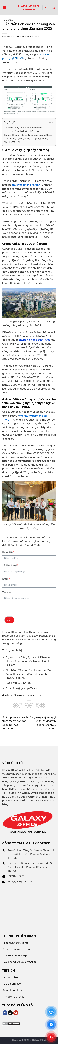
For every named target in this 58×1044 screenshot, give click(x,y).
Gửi (9, 619)
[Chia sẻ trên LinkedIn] (42, 705)
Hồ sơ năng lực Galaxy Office (19, 962)
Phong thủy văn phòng (16, 949)
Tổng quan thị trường (15, 942)
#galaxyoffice (10, 695)
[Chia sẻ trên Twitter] (26, 705)
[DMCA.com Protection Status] (11, 1023)
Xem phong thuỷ (12, 990)
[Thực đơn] (4, 7)
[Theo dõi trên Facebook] (5, 1012)
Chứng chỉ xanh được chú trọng (22, 131)
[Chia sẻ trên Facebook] (20, 705)
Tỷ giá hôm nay (11, 983)
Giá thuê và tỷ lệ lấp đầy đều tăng (23, 127)
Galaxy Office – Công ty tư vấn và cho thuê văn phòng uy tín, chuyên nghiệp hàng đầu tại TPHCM (28, 139)
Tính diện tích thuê (13, 996)
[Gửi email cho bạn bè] (31, 705)
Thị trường (8, 20)
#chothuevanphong (31, 695)
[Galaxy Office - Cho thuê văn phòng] (29, 7)
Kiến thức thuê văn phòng (17, 955)
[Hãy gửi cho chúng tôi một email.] (10, 1012)
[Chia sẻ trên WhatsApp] (15, 705)
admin (37, 37)
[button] (49, 123)
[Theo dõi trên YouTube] (15, 1012)
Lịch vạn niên (10, 977)
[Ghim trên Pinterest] (37, 705)
